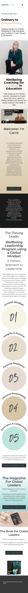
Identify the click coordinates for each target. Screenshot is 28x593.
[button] (22, 5)
